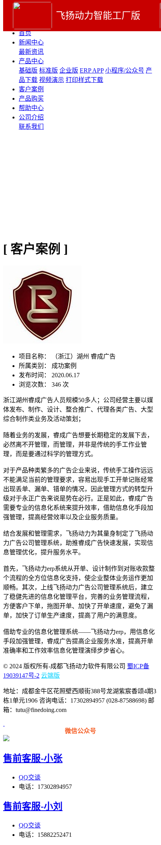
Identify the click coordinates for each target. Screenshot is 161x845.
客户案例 (31, 89)
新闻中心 (31, 42)
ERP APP (92, 70)
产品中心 (31, 61)
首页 (25, 33)
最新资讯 (31, 51)
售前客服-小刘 (33, 806)
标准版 (48, 70)
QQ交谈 (30, 777)
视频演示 (51, 79)
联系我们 (31, 126)
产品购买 (31, 98)
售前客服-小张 (33, 758)
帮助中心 (31, 108)
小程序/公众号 (124, 70)
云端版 (50, 675)
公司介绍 (31, 117)
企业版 (68, 70)
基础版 (28, 70)
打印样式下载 (84, 79)
